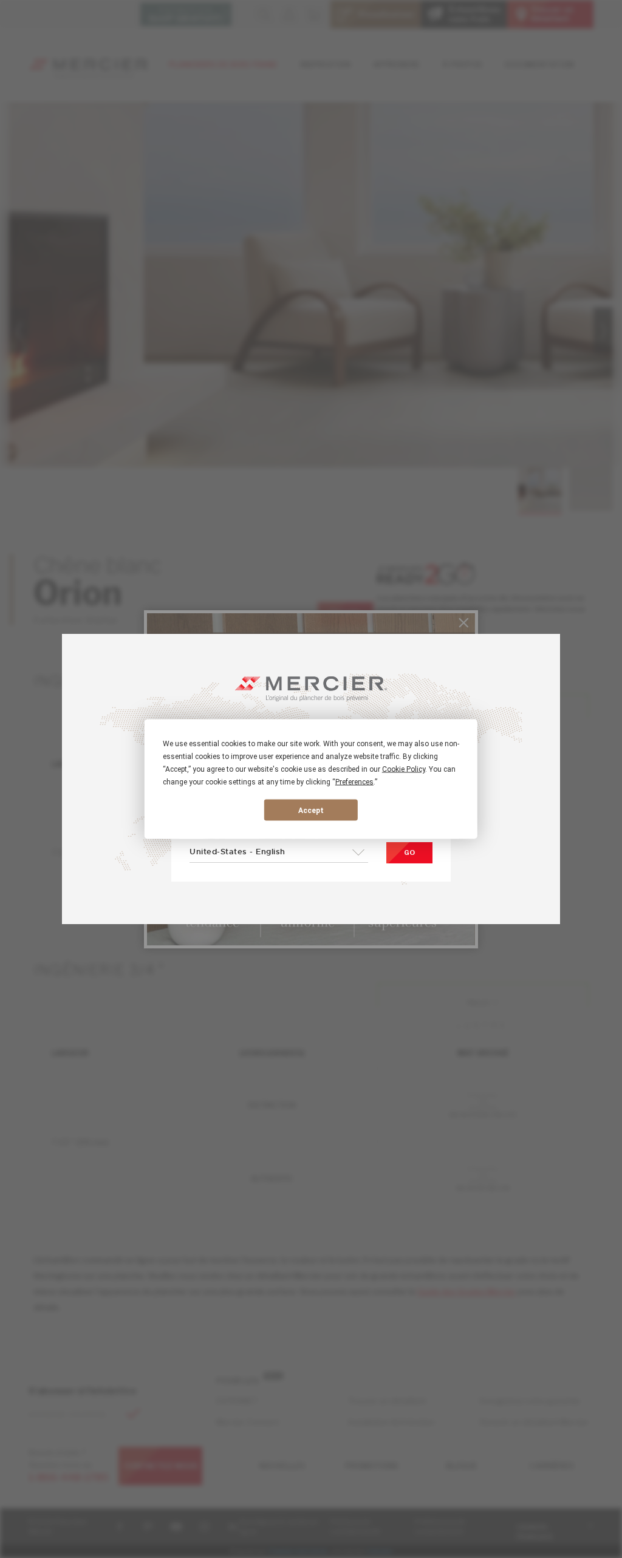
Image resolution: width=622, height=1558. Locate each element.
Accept (311, 810)
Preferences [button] (354, 782)
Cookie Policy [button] (403, 769)
